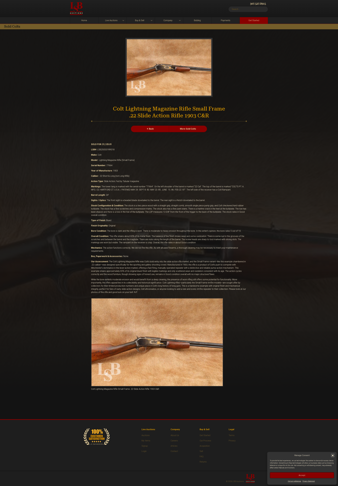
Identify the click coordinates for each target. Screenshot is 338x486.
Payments (225, 20)
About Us (175, 435)
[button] (332, 455)
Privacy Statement (308, 481)
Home (84, 20)
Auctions (146, 435)
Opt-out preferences (294, 481)
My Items (146, 440)
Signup (145, 446)
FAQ (201, 456)
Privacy (232, 440)
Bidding (197, 20)
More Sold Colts (188, 129)
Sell (201, 451)
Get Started (253, 20)
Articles (174, 446)
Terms (231, 435)
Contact (174, 451)
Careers (174, 440)
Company (167, 20)
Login (144, 451)
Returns (203, 462)
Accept (302, 475)
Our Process (205, 440)
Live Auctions (111, 20)
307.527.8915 (258, 3)
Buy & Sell (139, 20)
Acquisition (205, 446)
